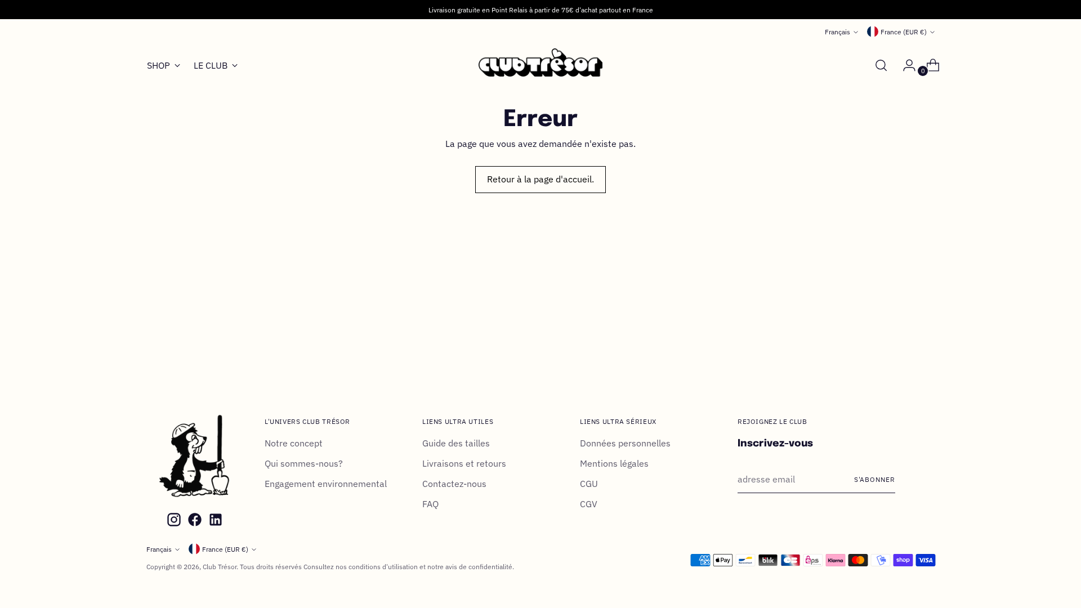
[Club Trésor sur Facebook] (193, 521)
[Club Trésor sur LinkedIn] (214, 521)
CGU (589, 483)
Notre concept (294, 443)
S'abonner (874, 479)
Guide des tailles (456, 443)
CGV (588, 503)
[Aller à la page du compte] (905, 65)
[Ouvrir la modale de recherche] (881, 65)
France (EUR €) (904, 31)
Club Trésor (219, 566)
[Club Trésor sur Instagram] (173, 521)
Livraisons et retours (464, 463)
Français (837, 31)
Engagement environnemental (326, 483)
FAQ (430, 503)
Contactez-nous (454, 483)
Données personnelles (625, 443)
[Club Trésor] (540, 65)
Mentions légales (614, 463)
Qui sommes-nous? (304, 463)
